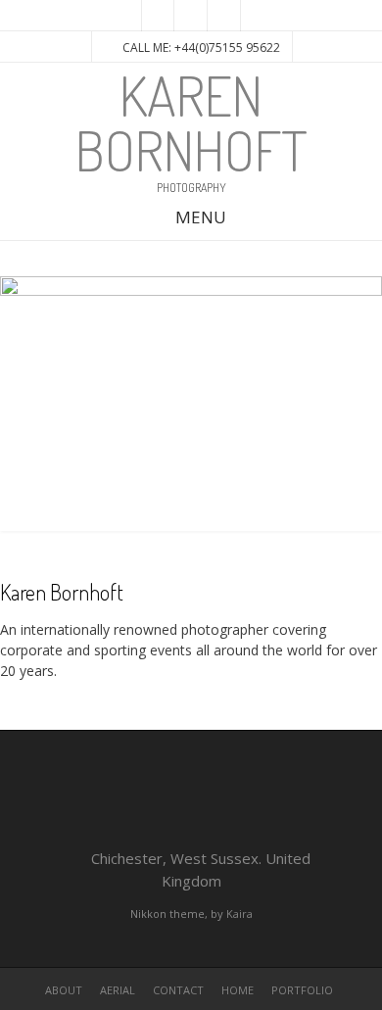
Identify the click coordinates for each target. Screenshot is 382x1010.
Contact (178, 990)
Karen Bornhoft (191, 122)
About (63, 990)
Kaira (239, 913)
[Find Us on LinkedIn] (224, 15)
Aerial (117, 990)
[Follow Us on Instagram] (191, 15)
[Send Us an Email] (157, 15)
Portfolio (302, 990)
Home (237, 990)
